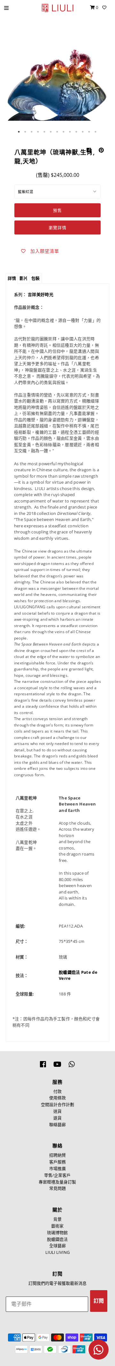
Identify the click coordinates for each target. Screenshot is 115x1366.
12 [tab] (89, 132)
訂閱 (99, 1301)
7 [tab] (57, 132)
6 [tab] (51, 132)
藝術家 (57, 1226)
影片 (23, 278)
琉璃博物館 (57, 1232)
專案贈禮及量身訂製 (57, 1182)
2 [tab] (25, 132)
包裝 (35, 278)
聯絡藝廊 (57, 1124)
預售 (57, 210)
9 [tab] (70, 132)
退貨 (57, 1118)
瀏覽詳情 (57, 227)
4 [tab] (38, 132)
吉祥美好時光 (40, 294)
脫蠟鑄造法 (57, 1239)
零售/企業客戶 (57, 1175)
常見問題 (57, 1188)
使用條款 (57, 1098)
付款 (57, 1091)
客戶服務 (57, 1162)
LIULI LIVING (57, 1252)
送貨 (57, 1111)
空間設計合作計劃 (57, 1104)
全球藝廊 (57, 1245)
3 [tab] (32, 132)
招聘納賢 (57, 1155)
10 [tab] (76, 132)
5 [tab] (45, 132)
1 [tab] (19, 132)
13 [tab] (96, 132)
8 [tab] (64, 132)
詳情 (12, 278)
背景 (57, 1219)
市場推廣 (57, 1168)
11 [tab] (83, 132)
